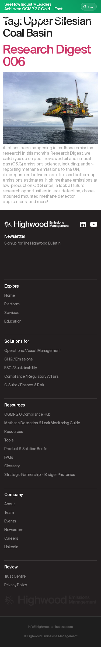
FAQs (8, 457)
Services (11, 312)
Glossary (11, 466)
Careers (11, 538)
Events (10, 521)
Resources (13, 431)
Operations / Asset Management (32, 350)
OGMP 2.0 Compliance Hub (27, 414)
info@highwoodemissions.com (50, 627)
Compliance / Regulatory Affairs (31, 376)
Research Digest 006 (46, 55)
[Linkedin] (82, 224)
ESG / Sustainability (20, 367)
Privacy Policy (15, 584)
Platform (11, 304)
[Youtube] (93, 224)
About (9, 503)
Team (9, 512)
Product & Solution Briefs (25, 448)
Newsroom (13, 529)
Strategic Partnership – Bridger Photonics (39, 474)
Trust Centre (15, 576)
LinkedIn (11, 547)
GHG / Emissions (18, 359)
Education (13, 321)
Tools (8, 440)
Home (9, 295)
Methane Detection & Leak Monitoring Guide (42, 422)
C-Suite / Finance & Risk (24, 385)
